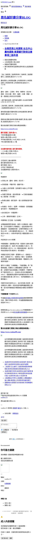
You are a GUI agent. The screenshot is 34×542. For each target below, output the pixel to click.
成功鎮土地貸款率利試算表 (14, 298)
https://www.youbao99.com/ (9, 129)
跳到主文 (4, 23)
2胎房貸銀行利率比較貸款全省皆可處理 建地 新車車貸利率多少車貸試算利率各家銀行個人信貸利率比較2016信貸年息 (19, 373)
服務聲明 (20, 513)
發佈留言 (4, 432)
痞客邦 (15, 408)
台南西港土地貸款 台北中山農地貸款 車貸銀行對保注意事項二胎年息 (18, 51)
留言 (19, 408)
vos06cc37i (4, 397)
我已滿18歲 (5, 538)
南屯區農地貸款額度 (20, 312)
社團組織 (16, 32)
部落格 (7, 38)
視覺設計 (15, 413)
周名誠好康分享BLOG (16, 17)
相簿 (6, 36)
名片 (6, 40)
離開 (11, 538)
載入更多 (4, 420)
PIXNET (9, 511)
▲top (2, 417)
